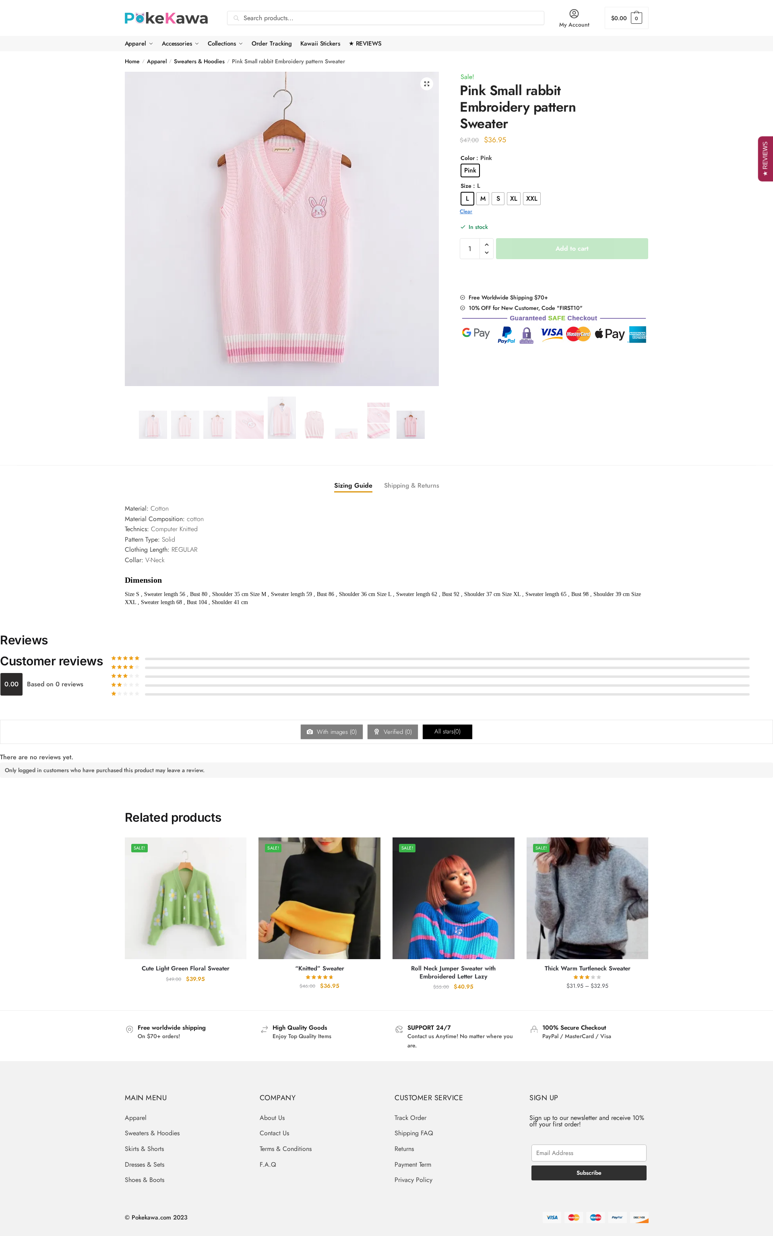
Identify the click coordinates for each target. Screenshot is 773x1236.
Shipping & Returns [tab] (411, 485)
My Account (574, 25)
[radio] (470, 170)
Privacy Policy (413, 1179)
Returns (404, 1148)
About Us (272, 1117)
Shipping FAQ (414, 1133)
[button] (426, 83)
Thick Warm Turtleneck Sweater (587, 969)
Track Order (410, 1117)
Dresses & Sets (144, 1164)
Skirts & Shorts (144, 1148)
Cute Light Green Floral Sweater (185, 969)
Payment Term (413, 1164)
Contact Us (274, 1133)
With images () (336, 731)
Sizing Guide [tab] (353, 485)
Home (132, 61)
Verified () (397, 731)
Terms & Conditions (286, 1148)
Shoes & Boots (144, 1179)
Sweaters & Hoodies (199, 61)
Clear (466, 211)
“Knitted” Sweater (319, 969)
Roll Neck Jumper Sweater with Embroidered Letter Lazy (453, 972)
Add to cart (572, 248)
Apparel (157, 61)
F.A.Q (268, 1164)
